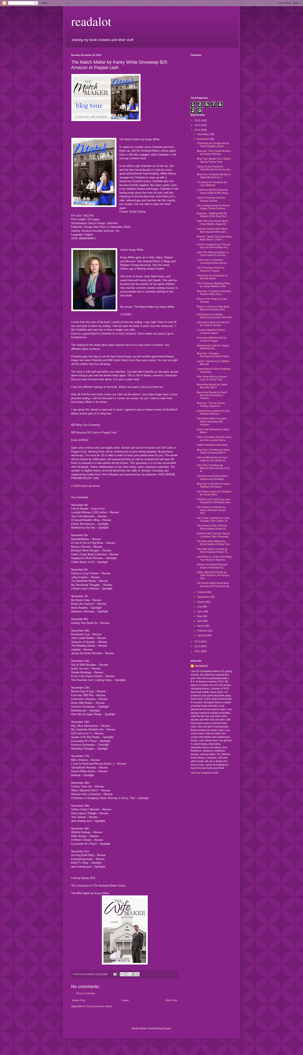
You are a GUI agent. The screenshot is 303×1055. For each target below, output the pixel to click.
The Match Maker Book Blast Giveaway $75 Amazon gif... (214, 584)
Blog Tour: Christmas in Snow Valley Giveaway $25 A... (213, 451)
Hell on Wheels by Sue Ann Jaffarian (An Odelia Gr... (212, 459)
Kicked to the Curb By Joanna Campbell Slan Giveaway (213, 535)
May (200, 616)
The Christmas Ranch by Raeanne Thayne (210, 269)
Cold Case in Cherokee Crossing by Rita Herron (212, 261)
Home (125, 1000)
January (202, 635)
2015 (197, 125)
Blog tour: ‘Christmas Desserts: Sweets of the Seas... (214, 293)
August (201, 601)
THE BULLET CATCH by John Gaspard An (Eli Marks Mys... (214, 501)
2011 (197, 651)
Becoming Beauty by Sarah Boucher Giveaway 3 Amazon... (212, 395)
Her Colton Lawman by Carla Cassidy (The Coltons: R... (213, 519)
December (203, 134)
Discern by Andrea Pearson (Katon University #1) (212, 566)
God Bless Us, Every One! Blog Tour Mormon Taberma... (214, 558)
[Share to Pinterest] (137, 974)
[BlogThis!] (126, 974)
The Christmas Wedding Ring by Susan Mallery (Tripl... (213, 285)
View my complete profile (205, 772)
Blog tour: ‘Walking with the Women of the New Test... (212, 215)
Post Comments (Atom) (99, 1006)
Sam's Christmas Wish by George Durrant (211, 199)
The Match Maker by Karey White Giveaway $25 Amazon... (212, 421)
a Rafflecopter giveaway (85, 485)
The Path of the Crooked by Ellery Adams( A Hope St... (213, 550)
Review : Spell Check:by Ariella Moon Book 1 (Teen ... (214, 238)
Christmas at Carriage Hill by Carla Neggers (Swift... (213, 145)
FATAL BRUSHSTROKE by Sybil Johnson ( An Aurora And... (213, 575)
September (203, 596)
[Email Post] (115, 974)
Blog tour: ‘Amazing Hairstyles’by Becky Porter (213, 355)
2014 (197, 130)
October (202, 592)
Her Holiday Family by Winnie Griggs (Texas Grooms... (213, 207)
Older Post (171, 1000)
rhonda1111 (201, 665)
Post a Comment (85, 993)
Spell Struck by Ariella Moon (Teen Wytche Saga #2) (212, 222)
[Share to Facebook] (134, 974)
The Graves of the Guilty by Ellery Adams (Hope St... (212, 527)
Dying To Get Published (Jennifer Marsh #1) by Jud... (214, 168)
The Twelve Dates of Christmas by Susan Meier (214, 493)
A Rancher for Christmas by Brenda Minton (212, 277)
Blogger (166, 1028)
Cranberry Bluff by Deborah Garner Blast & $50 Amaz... (213, 191)
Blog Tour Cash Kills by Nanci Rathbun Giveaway (213, 485)
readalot (91, 21)
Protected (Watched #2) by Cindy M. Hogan (212, 339)
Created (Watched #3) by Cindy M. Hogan (211, 331)
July (199, 606)
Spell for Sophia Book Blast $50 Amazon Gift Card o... (212, 230)
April (200, 621)
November (203, 139)
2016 (197, 120)
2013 (197, 641)
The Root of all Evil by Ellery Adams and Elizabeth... (212, 477)
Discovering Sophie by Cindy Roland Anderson (213, 412)
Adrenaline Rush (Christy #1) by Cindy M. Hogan (213, 324)
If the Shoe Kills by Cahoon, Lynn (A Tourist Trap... (212, 378)
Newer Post (78, 1000)
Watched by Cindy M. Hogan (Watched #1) (213, 347)
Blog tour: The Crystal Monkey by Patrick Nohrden (213, 152)
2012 (197, 646)
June (200, 611)
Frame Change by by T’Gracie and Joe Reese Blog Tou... (213, 246)
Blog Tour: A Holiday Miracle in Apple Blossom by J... (214, 176)
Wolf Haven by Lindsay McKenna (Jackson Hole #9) (214, 316)
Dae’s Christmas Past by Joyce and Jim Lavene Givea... (214, 438)
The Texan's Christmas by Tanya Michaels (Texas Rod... (211, 510)
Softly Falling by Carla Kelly (212, 444)
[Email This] (122, 974)
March (201, 626)
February (202, 630)
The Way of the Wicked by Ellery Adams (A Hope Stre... (214, 543)
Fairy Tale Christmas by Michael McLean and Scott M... (213, 468)
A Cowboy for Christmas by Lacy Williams (212, 184)
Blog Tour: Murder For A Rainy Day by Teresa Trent (213, 160)
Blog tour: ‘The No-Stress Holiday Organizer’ (211, 404)
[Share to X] (130, 974)
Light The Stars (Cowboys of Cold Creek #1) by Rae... (212, 254)
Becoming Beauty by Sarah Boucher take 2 (212, 386)
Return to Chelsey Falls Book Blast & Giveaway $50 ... (213, 308)
